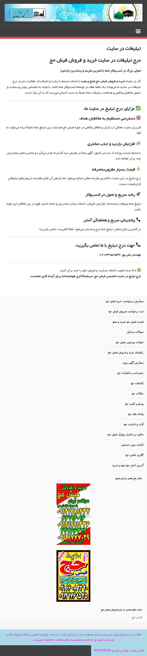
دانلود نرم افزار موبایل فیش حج (126, 434)
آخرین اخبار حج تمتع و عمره (128, 465)
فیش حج (137, 617)
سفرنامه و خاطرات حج (130, 373)
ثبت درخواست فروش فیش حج (126, 311)
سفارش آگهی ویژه (133, 362)
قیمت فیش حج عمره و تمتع (128, 321)
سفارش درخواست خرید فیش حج (125, 301)
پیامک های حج (136, 414)
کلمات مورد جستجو (133, 444)
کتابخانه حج (137, 383)
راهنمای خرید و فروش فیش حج (126, 352)
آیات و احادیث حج (134, 424)
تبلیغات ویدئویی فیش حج (130, 342)
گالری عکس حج (135, 455)
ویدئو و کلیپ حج (134, 403)
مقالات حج (138, 393)
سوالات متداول (135, 332)
